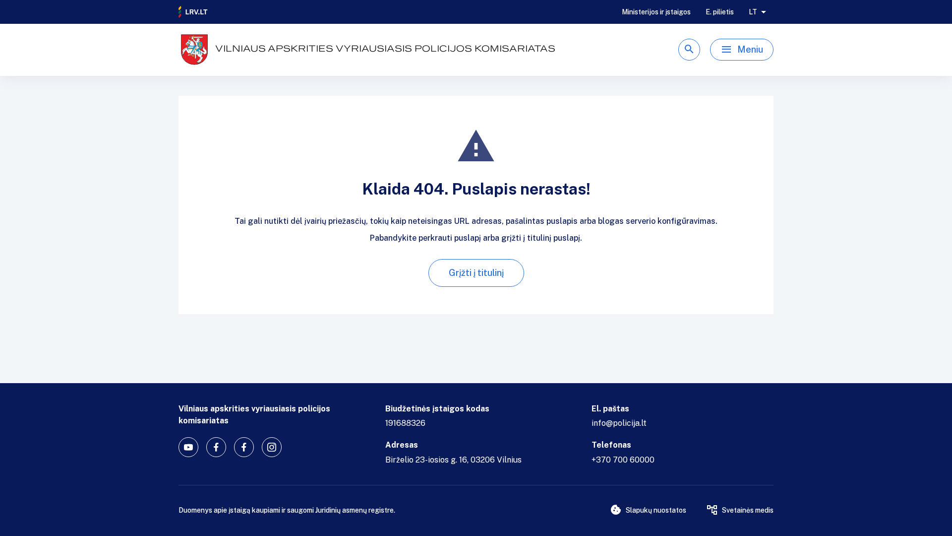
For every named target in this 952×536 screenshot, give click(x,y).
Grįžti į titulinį (476, 273)
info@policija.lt (619, 423)
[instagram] (272, 447)
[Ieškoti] (689, 50)
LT (753, 12)
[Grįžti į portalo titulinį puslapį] (193, 12)
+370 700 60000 (623, 460)
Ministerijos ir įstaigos (656, 12)
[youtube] (188, 447)
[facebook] (216, 447)
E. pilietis (720, 12)
